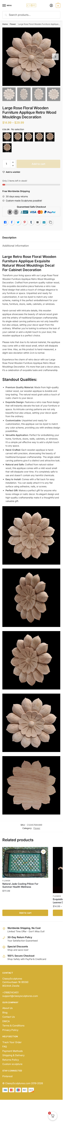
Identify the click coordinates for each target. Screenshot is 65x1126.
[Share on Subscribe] (44, 222)
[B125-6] (50, 137)
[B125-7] (7, 148)
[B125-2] (7, 137)
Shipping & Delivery (13, 1055)
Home (5, 24)
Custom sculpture (12, 1064)
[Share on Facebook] (12, 222)
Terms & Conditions (13, 1025)
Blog (4, 1012)
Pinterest (7, 1076)
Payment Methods (12, 1051)
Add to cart (38, 163)
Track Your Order (12, 1042)
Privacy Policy (10, 1030)
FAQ (4, 1046)
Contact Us (8, 1016)
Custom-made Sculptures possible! (24, 200)
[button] (12, 162)
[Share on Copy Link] (50, 222)
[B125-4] (28, 137)
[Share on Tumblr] (31, 222)
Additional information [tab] (15, 245)
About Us (7, 1008)
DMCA (6, 1021)
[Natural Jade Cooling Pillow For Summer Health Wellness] (25, 862)
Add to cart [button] (25, 912)
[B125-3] (18, 137)
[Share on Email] (37, 222)
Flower (13, 24)
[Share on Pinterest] (24, 222)
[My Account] (51, 5)
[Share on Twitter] (18, 222)
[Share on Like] (5, 222)
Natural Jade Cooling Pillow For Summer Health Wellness (20, 885)
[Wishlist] (43, 851)
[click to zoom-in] (31, 57)
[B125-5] (39, 137)
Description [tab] (9, 237)
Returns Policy (10, 1059)
